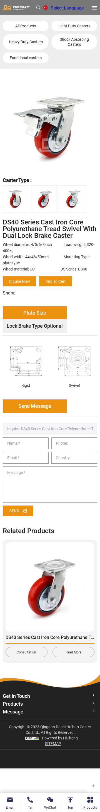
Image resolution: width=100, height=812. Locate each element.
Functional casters (26, 57)
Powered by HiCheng (60, 738)
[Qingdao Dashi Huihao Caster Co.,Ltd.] (16, 7)
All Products (25, 25)
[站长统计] (32, 738)
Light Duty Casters (74, 25)
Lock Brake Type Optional (35, 325)
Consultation (26, 652)
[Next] (89, 595)
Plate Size (34, 312)
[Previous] (11, 595)
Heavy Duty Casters (26, 41)
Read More (73, 652)
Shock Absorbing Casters (74, 42)
